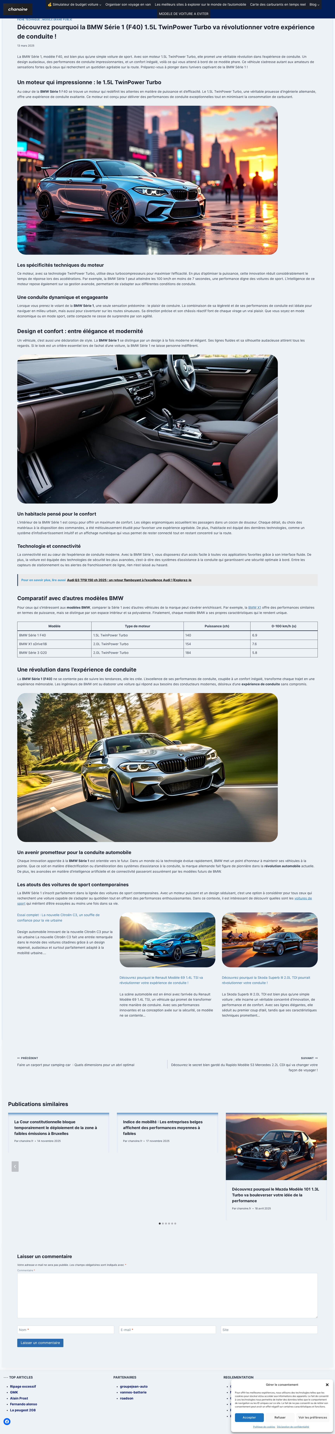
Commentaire (26, 1270)
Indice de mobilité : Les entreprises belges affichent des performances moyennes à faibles (163, 1128)
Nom (24, 1330)
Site (226, 1330)
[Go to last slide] (15, 1166)
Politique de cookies (264, 1426)
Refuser (280, 1417)
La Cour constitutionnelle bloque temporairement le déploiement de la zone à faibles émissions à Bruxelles (55, 1128)
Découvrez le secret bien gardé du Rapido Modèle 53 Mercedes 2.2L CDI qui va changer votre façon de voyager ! (244, 1064)
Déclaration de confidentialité (293, 1426)
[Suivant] (319, 1166)
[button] (327, 1385)
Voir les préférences (313, 1417)
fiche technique (28, 19)
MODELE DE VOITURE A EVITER (183, 14)
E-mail (127, 1330)
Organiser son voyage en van (128, 4)
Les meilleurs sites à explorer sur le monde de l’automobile (200, 4)
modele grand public (57, 19)
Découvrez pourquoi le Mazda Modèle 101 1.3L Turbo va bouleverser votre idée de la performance (275, 1195)
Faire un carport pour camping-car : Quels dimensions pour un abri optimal (75, 1062)
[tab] (160, 1224)
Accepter (249, 1417)
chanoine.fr (26, 1140)
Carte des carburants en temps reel (278, 4)
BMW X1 (254, 607)
